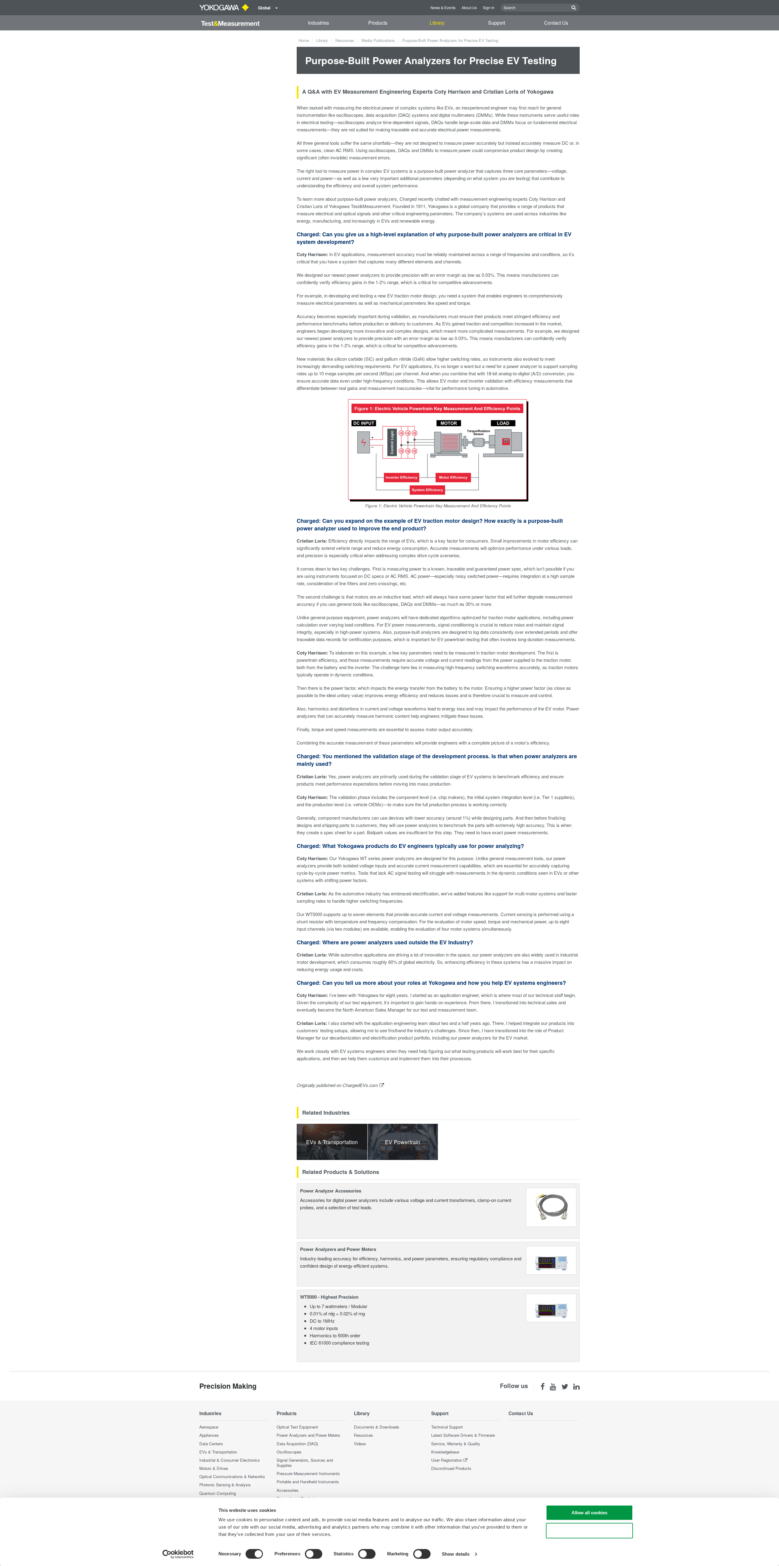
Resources (344, 40)
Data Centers (211, 1443)
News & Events (443, 7)
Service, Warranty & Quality (455, 1443)
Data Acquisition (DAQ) (297, 1443)
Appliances (209, 1435)
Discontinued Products (451, 1468)
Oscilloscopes (289, 1452)
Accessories (288, 1490)
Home (304, 40)
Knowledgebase (445, 1452)
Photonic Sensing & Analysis (225, 1485)
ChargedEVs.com (360, 1085)
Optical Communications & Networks (232, 1476)
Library (437, 22)
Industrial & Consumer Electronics (229, 1460)
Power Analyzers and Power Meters (338, 1249)
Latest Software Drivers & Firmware (463, 1435)
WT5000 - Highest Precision (329, 1296)
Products (377, 22)
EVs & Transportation (218, 1452)
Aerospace (208, 1427)
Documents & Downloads (376, 1427)
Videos (360, 1443)
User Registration (446, 1460)
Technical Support (447, 1427)
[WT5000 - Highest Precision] (551, 1307)
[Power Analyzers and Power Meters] (551, 1259)
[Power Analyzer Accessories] (551, 1206)
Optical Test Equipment (297, 1427)
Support (496, 22)
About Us (469, 7)
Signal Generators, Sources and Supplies (305, 1462)
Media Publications (378, 40)
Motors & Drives (213, 1468)
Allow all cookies (589, 1512)
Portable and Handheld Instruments (308, 1481)
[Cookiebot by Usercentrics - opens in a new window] (178, 1554)
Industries (318, 22)
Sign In (488, 7)
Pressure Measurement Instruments (308, 1473)
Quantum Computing (217, 1493)
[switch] (313, 1554)
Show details (456, 1554)
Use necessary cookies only (589, 1530)
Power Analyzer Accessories (330, 1190)
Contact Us (556, 22)
